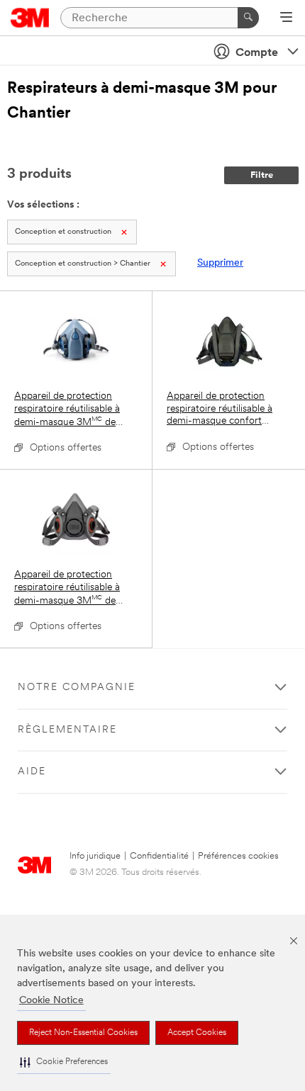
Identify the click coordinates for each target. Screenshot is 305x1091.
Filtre (261, 175)
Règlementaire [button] (67, 730)
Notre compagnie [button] (76, 687)
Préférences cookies (238, 856)
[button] (64, 1062)
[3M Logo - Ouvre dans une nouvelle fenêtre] (30, 17)
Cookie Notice (51, 1000)
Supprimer (220, 263)
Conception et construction (63, 232)
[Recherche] (248, 17)
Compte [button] (257, 53)
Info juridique (95, 856)
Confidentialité (159, 856)
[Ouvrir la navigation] (286, 18)
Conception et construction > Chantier (82, 264)
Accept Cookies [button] (196, 1033)
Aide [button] (32, 772)
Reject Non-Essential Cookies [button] (83, 1033)
